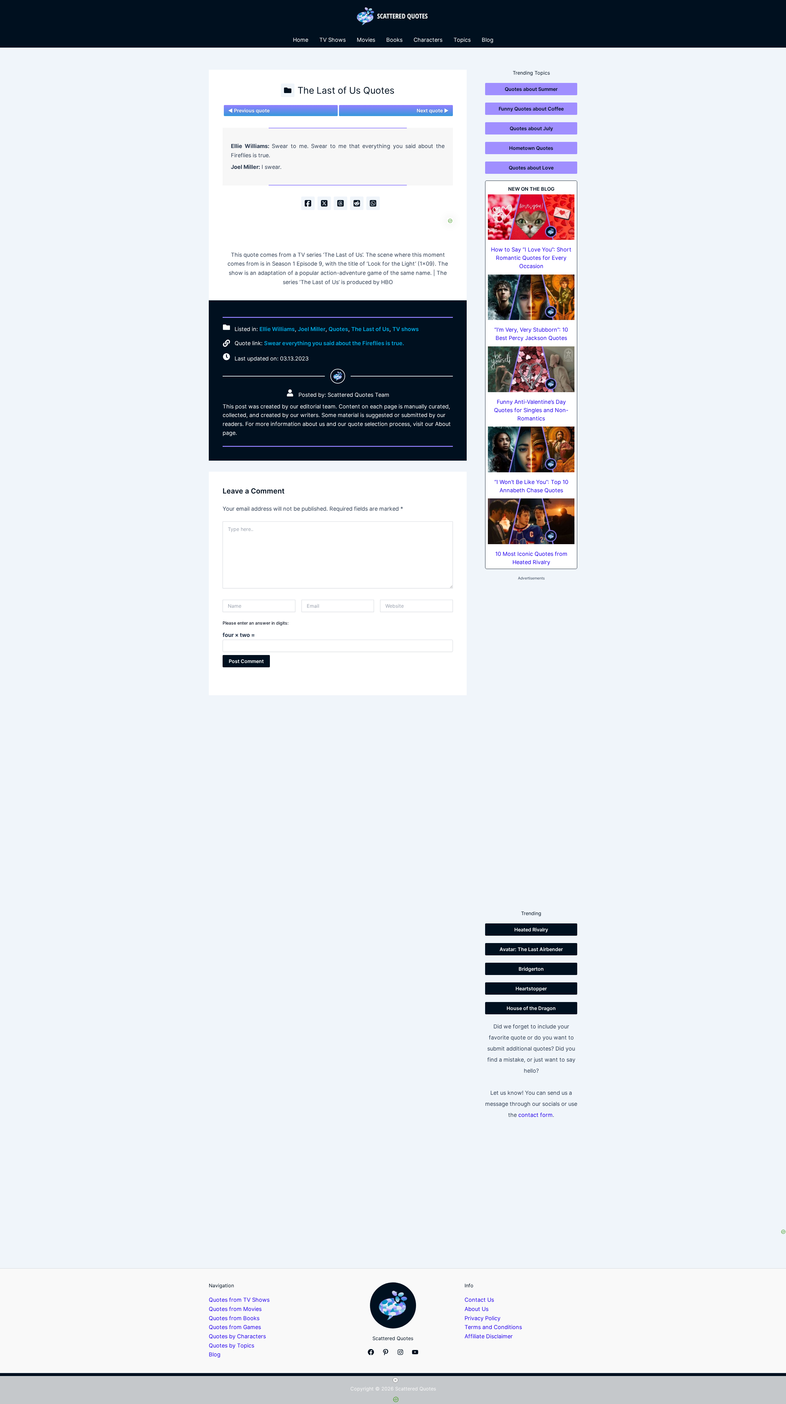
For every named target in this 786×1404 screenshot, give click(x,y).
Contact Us (479, 1300)
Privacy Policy (482, 1318)
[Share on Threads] (340, 203)
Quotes (338, 329)
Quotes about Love (531, 168)
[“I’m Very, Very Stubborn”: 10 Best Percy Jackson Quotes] (531, 297)
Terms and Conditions (493, 1327)
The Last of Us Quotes (346, 90)
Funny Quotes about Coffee (531, 109)
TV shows (405, 329)
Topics (462, 40)
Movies (366, 40)
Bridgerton (531, 969)
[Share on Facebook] (308, 203)
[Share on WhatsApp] (373, 203)
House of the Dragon (531, 1008)
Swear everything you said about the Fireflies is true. (334, 343)
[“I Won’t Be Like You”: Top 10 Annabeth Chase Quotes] (531, 449)
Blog (487, 40)
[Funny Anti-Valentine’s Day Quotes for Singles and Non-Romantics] (531, 369)
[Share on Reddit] (357, 203)
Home (300, 40)
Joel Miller (311, 329)
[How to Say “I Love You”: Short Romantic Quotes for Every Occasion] (531, 217)
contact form (535, 1115)
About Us (476, 1309)
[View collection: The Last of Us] (287, 90)
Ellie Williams (277, 329)
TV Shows (332, 40)
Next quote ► (433, 110)
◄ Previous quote (249, 110)
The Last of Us (370, 329)
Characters (428, 40)
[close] (395, 1380)
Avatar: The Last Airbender (531, 949)
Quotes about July (531, 128)
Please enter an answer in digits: (256, 623)
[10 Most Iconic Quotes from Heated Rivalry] (531, 521)
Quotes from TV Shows (239, 1300)
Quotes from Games (235, 1327)
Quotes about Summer (531, 89)
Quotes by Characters (237, 1336)
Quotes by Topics (231, 1345)
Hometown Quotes (531, 148)
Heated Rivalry (531, 929)
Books (394, 40)
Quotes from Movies (235, 1309)
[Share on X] (324, 203)
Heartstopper (531, 988)
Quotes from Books (234, 1318)
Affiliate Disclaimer (489, 1336)
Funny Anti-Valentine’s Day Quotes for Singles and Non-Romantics (531, 410)
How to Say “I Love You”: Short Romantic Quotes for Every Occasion (531, 257)
